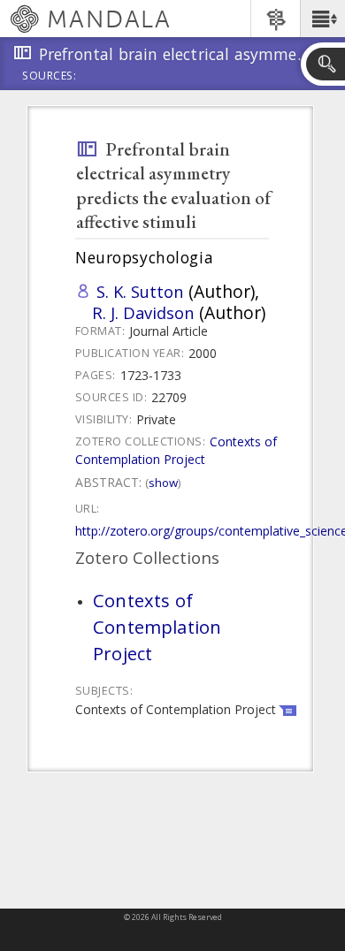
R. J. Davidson (143, 312)
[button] (322, 18)
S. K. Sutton (140, 291)
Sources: (49, 77)
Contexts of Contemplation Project (176, 450)
